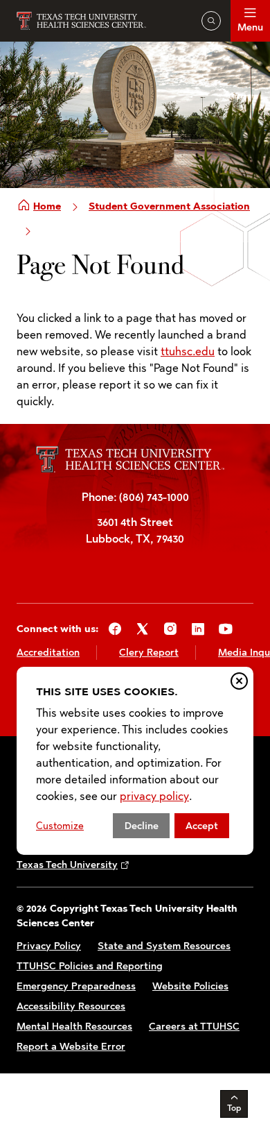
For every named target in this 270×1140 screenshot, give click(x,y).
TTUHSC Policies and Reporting (90, 966)
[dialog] (135, 761)
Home (47, 206)
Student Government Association (169, 206)
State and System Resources (164, 946)
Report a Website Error (71, 1047)
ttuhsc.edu (188, 351)
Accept (202, 826)
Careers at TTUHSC (194, 1026)
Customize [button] (60, 826)
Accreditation (48, 652)
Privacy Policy (49, 946)
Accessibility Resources (71, 1006)
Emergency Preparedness (76, 986)
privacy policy (154, 796)
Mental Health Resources (74, 1026)
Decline (142, 826)
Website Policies (190, 986)
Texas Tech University (67, 865)
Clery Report (149, 652)
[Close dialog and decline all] (239, 681)
